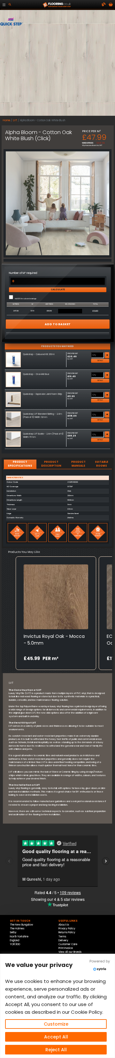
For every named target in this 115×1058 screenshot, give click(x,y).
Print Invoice (65, 948)
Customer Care (67, 944)
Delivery (63, 940)
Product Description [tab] (51, 464)
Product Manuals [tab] (78, 464)
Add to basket (58, 324)
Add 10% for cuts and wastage (25, 299)
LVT (15, 120)
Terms (62, 936)
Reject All (56, 1049)
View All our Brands (69, 952)
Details (100, 361)
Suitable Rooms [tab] (101, 464)
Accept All (56, 1037)
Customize (56, 1024)
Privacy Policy (66, 928)
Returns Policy (66, 932)
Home (6, 120)
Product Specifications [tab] (20, 464)
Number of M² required (23, 273)
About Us (63, 925)
